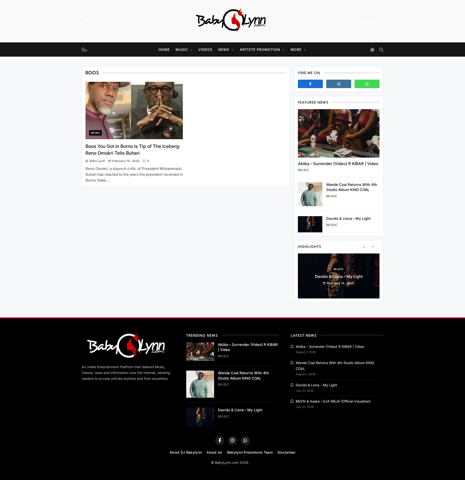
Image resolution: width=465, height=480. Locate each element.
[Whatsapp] (367, 84)
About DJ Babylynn (186, 452)
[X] (112, 21)
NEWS (223, 49)
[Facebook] (86, 21)
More (296, 49)
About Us (214, 452)
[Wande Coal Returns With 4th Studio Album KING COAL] (310, 194)
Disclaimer (286, 452)
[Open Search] (381, 50)
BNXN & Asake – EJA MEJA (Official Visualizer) (333, 401)
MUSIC (182, 49)
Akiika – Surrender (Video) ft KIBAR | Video (338, 163)
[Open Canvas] (84, 49)
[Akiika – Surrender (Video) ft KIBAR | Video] (339, 133)
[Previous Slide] (363, 247)
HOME (164, 49)
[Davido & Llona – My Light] (310, 224)
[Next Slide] (373, 247)
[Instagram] (99, 21)
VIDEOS (205, 49)
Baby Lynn (97, 161)
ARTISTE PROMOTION (260, 49)
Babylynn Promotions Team (250, 452)
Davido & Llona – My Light (348, 218)
